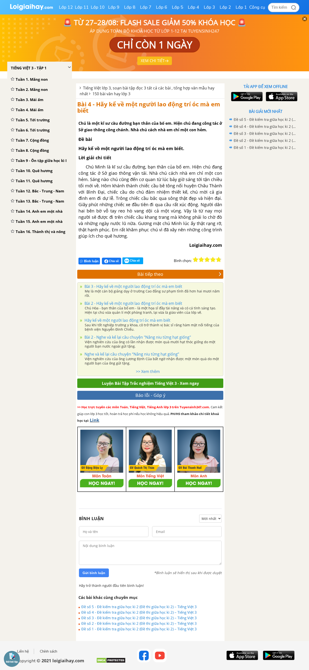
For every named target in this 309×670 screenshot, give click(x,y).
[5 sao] (219, 259)
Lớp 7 (145, 7)
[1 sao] (195, 259)
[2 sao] (201, 259)
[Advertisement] (265, 227)
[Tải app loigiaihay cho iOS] (281, 96)
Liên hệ (23, 651)
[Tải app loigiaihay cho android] (246, 96)
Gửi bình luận (94, 573)
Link (94, 420)
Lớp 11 (82, 7)
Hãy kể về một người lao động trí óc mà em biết (127, 320)
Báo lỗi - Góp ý (150, 395)
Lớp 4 (193, 7)
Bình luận (91, 261)
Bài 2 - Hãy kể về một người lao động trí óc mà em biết (133, 303)
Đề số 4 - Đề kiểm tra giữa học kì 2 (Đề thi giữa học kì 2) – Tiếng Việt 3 (139, 612)
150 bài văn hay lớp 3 (111, 93)
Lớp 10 (98, 7)
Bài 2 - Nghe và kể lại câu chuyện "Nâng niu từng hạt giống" (137, 337)
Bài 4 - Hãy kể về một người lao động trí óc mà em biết (148, 107)
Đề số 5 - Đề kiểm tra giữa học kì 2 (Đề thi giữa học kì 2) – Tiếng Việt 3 (139, 606)
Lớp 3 (209, 7)
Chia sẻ (113, 261)
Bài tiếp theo (150, 274)
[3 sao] (207, 259)
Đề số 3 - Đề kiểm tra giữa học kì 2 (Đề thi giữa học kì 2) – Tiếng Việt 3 (139, 617)
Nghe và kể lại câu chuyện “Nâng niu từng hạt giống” (131, 354)
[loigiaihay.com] (31, 9)
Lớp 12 (66, 7)
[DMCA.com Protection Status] (111, 662)
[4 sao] (213, 259)
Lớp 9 (113, 7)
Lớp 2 (225, 7)
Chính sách (48, 651)
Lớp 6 (161, 7)
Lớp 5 (177, 7)
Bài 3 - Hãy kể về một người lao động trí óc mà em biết (133, 286)
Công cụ (257, 7)
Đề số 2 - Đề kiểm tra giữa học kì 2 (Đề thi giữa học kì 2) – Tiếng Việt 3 (139, 623)
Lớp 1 (241, 7)
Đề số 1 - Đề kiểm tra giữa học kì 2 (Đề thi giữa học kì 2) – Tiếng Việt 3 (139, 628)
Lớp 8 (129, 7)
